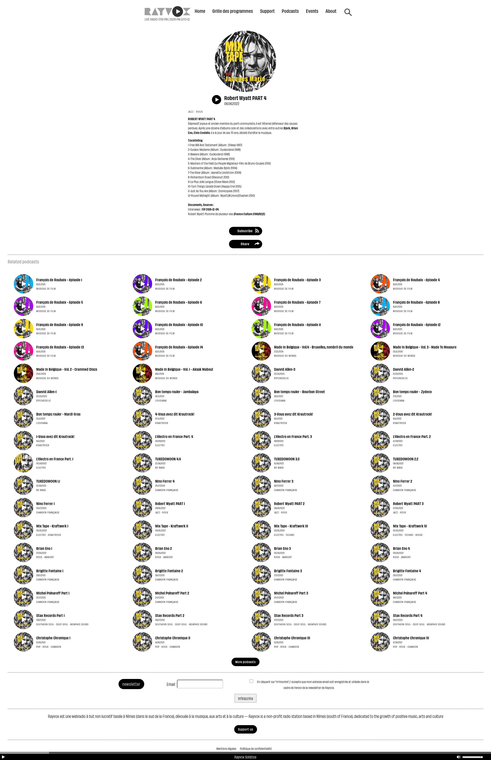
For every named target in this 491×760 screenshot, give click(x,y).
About (330, 11)
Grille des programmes (232, 11)
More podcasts (245, 662)
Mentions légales (226, 748)
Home (200, 11)
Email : (171, 684)
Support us (245, 729)
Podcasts (290, 11)
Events (312, 11)
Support (267, 11)
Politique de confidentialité (256, 748)
